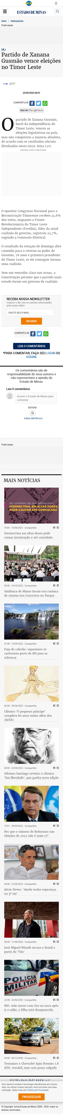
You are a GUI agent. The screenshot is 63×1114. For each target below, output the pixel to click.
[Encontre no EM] (57, 11)
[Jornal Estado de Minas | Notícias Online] (31, 13)
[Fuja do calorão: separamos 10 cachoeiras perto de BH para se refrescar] (31, 622)
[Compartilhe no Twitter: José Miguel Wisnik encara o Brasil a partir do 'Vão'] (57, 942)
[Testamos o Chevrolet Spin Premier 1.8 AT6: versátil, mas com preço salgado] (31, 1036)
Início (3, 21)
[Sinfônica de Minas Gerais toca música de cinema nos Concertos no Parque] (31, 563)
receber (31, 321)
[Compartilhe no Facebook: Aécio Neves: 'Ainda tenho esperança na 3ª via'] (53, 884)
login (51, 353)
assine (31, 357)
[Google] (32, 413)
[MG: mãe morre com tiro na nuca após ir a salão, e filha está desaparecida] (31, 978)
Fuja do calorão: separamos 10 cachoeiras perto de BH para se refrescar (25, 653)
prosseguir (31, 1097)
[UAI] (28, 3)
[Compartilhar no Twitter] (38, 104)
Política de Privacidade (37, 1090)
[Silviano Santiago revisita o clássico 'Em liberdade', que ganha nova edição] (31, 746)
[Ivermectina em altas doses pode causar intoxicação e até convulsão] (31, 506)
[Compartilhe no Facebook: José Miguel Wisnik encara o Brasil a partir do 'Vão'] (53, 942)
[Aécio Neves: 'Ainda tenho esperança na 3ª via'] (31, 862)
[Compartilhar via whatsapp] (45, 104)
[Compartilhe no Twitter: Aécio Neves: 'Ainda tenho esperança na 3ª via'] (57, 884)
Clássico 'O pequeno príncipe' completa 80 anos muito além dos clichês (28, 716)
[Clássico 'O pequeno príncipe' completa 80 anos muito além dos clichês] (31, 684)
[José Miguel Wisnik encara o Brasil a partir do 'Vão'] (31, 920)
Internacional (17, 21)
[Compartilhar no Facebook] (32, 104)
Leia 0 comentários (31, 346)
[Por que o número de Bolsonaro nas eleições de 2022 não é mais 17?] (31, 804)
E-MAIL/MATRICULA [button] (33, 418)
